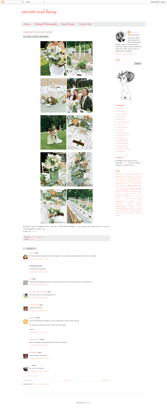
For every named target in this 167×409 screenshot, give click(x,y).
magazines (119, 196)
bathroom (118, 178)
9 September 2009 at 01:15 (38, 259)
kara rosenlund (122, 114)
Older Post (105, 380)
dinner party (137, 183)
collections (138, 181)
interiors (118, 191)
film (126, 186)
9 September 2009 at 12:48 (38, 332)
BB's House (119, 174)
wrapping (139, 213)
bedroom (125, 178)
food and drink (133, 188)
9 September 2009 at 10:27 (38, 311)
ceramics (123, 181)
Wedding (32, 239)
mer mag (120, 125)
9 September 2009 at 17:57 (38, 345)
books (130, 179)
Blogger (88, 403)
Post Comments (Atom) (41, 384)
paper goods (134, 204)
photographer (121, 206)
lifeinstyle (133, 193)
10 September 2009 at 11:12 (39, 358)
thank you (137, 211)
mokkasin (120, 130)
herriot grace (121, 111)
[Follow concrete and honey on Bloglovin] (125, 99)
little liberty (121, 117)
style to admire (135, 208)
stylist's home (124, 211)
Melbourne (133, 174)
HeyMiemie (33, 352)
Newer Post (28, 380)
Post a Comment (32, 376)
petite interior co (123, 135)
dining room (128, 183)
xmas (117, 215)
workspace (130, 213)
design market (120, 183)
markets (127, 196)
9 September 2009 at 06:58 (38, 298)
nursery (139, 201)
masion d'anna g (123, 122)
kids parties (133, 191)
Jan (30, 279)
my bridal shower (129, 198)
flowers (132, 185)
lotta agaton (121, 119)
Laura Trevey (34, 305)
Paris (140, 174)
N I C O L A (134, 32)
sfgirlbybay (121, 138)
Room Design (67, 24)
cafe (116, 181)
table (131, 211)
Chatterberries (34, 339)
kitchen (125, 193)
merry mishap (122, 127)
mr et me (136, 195)
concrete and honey (39, 11)
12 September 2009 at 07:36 (39, 371)
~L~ (30, 365)
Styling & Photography (45, 24)
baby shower (137, 176)
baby (129, 176)
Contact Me (85, 24)
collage (130, 181)
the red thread (122, 146)
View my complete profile (124, 54)
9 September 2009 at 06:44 (38, 285)
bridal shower (137, 178)
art (125, 176)
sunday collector (123, 141)
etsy (117, 186)
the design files (122, 143)
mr (131, 196)
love (140, 193)
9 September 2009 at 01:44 (38, 272)
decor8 (119, 109)
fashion (122, 186)
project (132, 206)
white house (120, 213)
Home (27, 24)
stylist (117, 211)
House (126, 174)
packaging (118, 204)
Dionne (31, 253)
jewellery (125, 191)
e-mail (125, 163)
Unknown (32, 318)
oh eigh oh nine (123, 133)
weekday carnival (123, 149)
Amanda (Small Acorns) (38, 292)
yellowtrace (121, 151)
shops (125, 208)
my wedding (130, 202)
